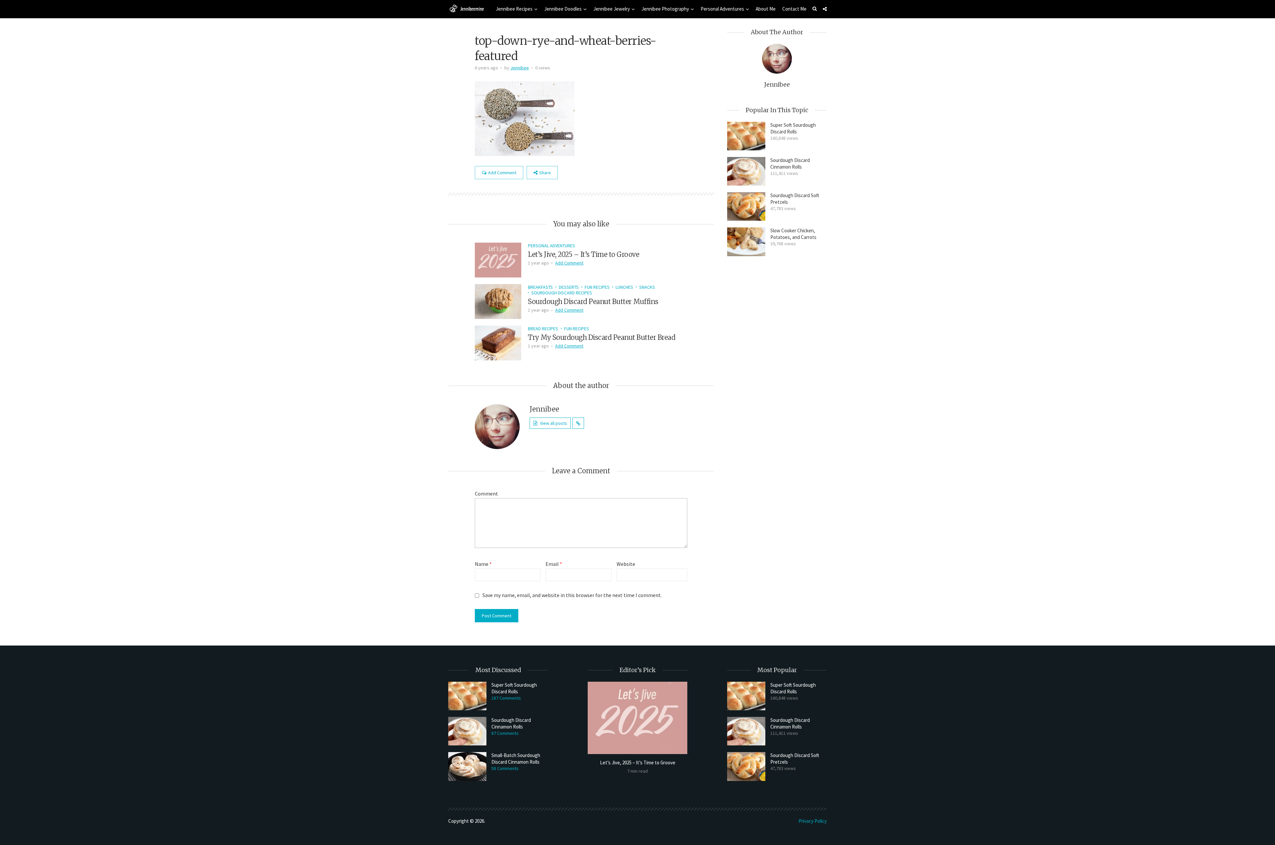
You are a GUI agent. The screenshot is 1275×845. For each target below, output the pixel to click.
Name (483, 564)
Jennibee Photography (665, 9)
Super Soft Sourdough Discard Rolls (793, 128)
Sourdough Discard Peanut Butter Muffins (593, 301)
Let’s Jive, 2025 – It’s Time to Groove (583, 254)
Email (554, 564)
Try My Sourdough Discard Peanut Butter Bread (601, 337)
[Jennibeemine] (466, 8)
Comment (486, 493)
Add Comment (502, 173)
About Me (766, 9)
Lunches (624, 287)
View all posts (553, 423)
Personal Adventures (722, 9)
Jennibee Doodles (563, 9)
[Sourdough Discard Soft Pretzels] (746, 206)
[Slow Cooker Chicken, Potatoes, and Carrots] (746, 241)
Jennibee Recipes (514, 9)
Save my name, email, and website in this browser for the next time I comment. (572, 595)
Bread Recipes (543, 329)
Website (626, 564)
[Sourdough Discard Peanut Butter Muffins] (498, 300)
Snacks (647, 287)
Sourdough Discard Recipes (561, 293)
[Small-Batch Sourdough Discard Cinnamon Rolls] (467, 766)
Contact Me (794, 9)
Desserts (569, 287)
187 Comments (506, 698)
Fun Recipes (597, 287)
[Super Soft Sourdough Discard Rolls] (746, 136)
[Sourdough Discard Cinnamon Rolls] (746, 171)
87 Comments (505, 733)
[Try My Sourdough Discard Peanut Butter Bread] (498, 342)
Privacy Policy (813, 821)
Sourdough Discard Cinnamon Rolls (790, 163)
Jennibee (519, 68)
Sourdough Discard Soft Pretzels (794, 198)
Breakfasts (540, 287)
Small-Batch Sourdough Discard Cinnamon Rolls (515, 758)
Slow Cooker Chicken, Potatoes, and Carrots (793, 233)
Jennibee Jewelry (611, 9)
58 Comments (505, 768)
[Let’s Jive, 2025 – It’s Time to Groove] (498, 259)
